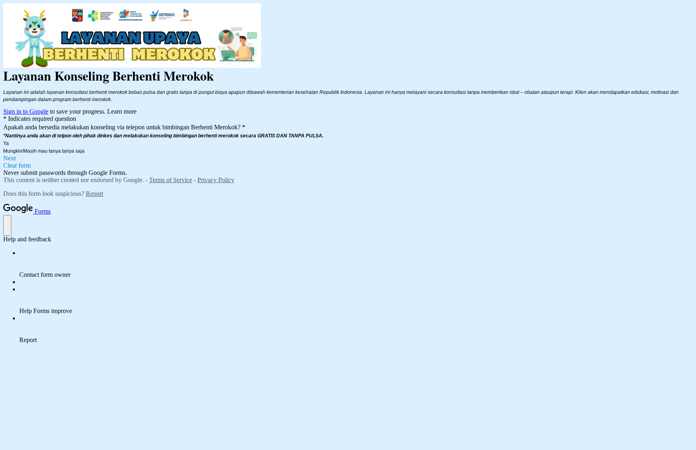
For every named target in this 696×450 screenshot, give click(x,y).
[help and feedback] (7, 225)
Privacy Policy (215, 179)
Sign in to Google (25, 111)
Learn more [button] (122, 111)
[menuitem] (356, 263)
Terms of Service (170, 179)
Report (94, 193)
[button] (348, 158)
